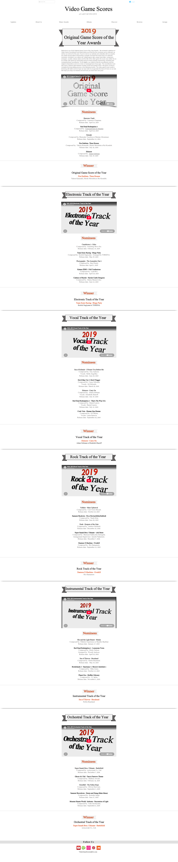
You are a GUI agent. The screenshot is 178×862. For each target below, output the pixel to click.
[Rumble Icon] (84, 848)
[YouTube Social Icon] (79, 848)
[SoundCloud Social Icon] (99, 848)
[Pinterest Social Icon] (94, 848)
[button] (63, 22)
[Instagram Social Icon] (89, 848)
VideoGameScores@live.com (88, 852)
